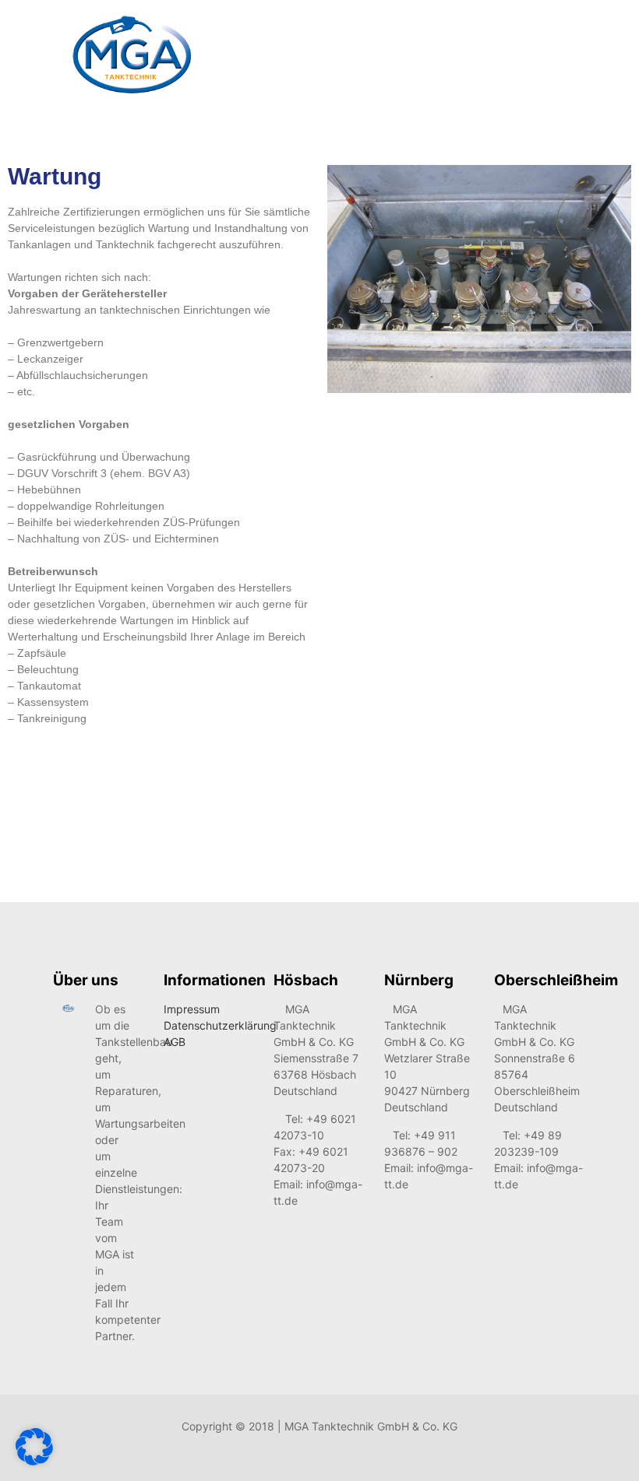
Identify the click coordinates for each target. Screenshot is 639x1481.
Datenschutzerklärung (220, 1025)
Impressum (192, 1009)
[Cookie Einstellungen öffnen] (34, 1461)
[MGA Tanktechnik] (131, 55)
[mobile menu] (561, 55)
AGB (174, 1041)
